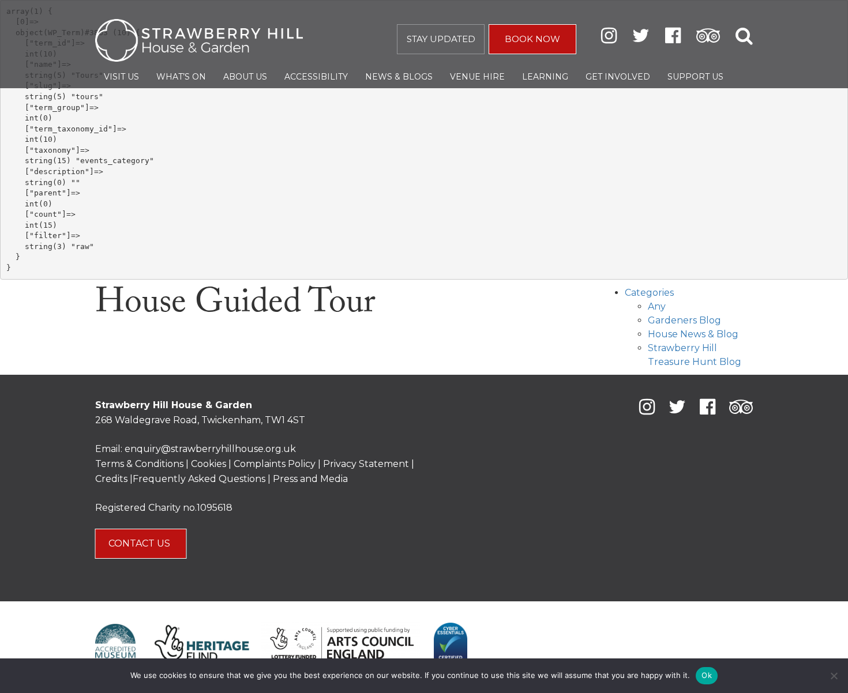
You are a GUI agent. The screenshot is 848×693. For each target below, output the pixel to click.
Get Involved (618, 76)
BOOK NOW (532, 38)
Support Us (695, 76)
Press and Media (310, 478)
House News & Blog (693, 334)
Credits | (114, 478)
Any (657, 306)
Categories (649, 292)
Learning (545, 76)
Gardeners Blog (684, 320)
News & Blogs (399, 76)
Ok (706, 675)
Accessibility (316, 76)
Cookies (209, 463)
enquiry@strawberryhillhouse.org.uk (210, 448)
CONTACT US (140, 543)
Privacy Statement (366, 463)
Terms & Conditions (139, 463)
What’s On (181, 76)
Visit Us (121, 76)
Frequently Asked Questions (199, 478)
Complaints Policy (275, 463)
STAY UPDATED (441, 38)
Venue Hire (477, 76)
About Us (245, 76)
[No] (833, 675)
